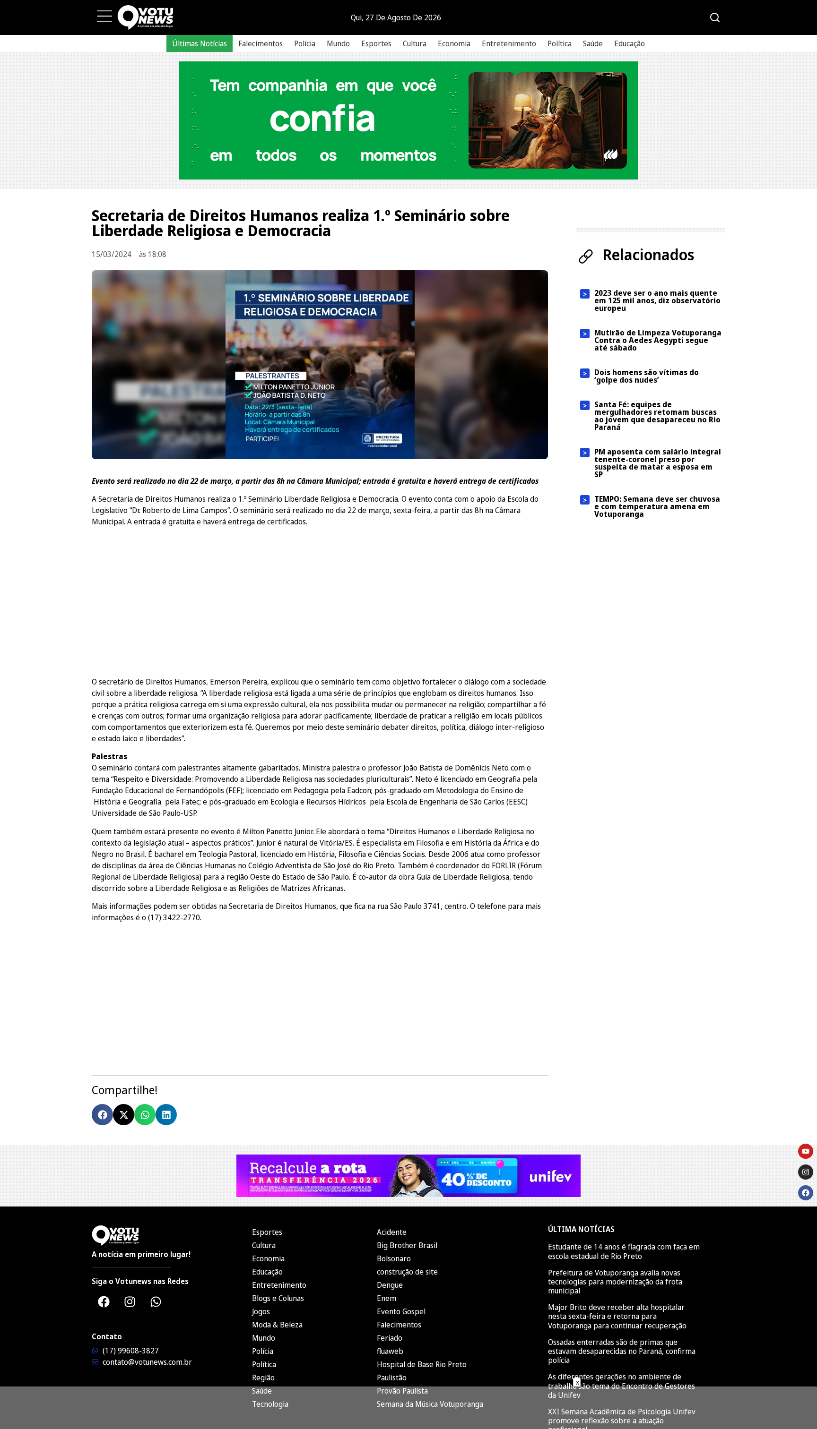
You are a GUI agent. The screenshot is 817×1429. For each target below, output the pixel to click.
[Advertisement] (320, 600)
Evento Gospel (401, 1311)
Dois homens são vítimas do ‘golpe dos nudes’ (646, 376)
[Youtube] (805, 1151)
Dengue (390, 1285)
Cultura (414, 43)
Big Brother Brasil (407, 1245)
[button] (102, 1114)
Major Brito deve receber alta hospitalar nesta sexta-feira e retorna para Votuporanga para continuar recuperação (617, 1316)
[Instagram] (129, 1301)
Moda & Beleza (277, 1324)
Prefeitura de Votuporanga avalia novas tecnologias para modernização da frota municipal (615, 1281)
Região (263, 1377)
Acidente (392, 1232)
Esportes (376, 43)
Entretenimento (509, 43)
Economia (454, 43)
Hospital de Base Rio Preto (422, 1364)
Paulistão (392, 1377)
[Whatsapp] (155, 1301)
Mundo (338, 43)
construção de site (407, 1271)
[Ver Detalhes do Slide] (408, 120)
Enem (386, 1298)
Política (560, 43)
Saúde (593, 43)
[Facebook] (103, 1301)
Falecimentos (260, 43)
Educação (629, 43)
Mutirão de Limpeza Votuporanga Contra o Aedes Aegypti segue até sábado (657, 340)
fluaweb (390, 1351)
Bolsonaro (394, 1258)
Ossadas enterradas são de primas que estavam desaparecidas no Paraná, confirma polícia (621, 1351)
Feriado (389, 1338)
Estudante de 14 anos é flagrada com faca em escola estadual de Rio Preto (624, 1251)
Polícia (304, 43)
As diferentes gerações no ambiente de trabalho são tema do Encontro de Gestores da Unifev (621, 1385)
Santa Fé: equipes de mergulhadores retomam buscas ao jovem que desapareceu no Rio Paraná (657, 415)
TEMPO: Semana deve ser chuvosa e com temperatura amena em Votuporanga (657, 506)
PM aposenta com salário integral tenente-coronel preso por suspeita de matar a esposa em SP (657, 462)
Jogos (261, 1311)
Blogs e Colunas (278, 1298)
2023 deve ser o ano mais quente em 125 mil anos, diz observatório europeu (657, 300)
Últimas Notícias (199, 43)
